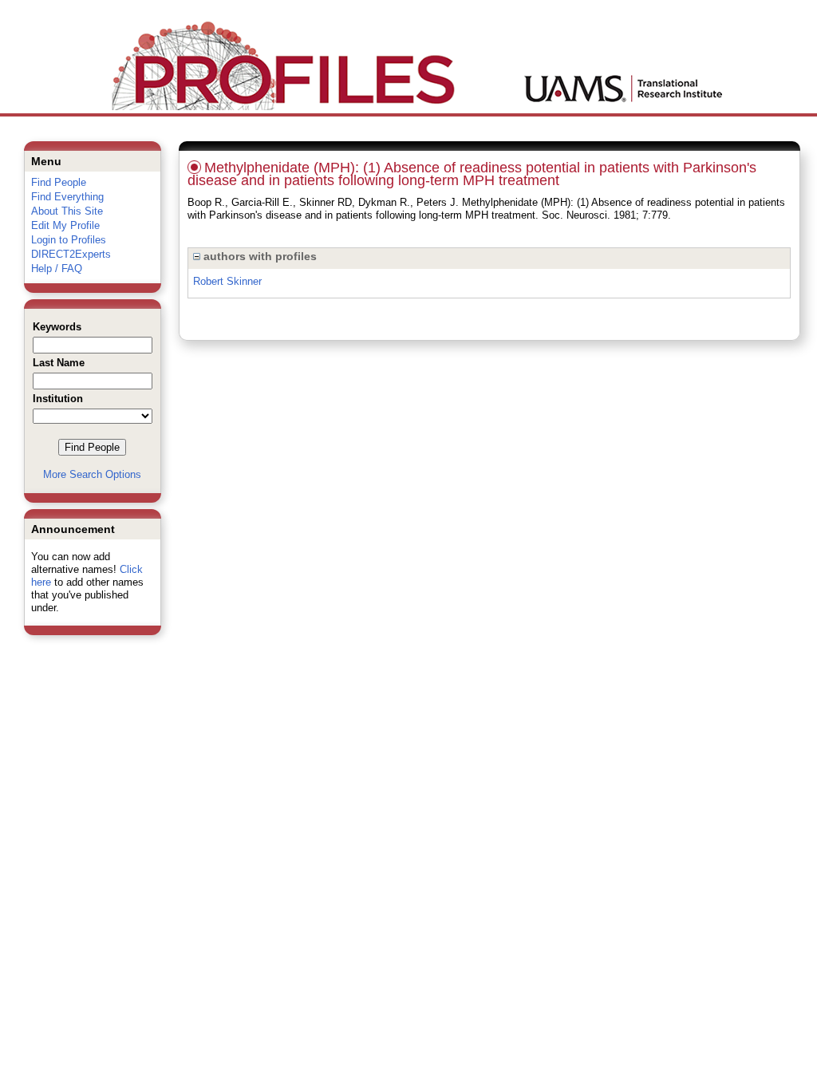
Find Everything (67, 197)
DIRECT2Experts (71, 254)
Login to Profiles (68, 240)
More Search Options (92, 474)
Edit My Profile (65, 225)
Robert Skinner (227, 281)
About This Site (67, 211)
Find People (58, 182)
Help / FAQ (56, 268)
